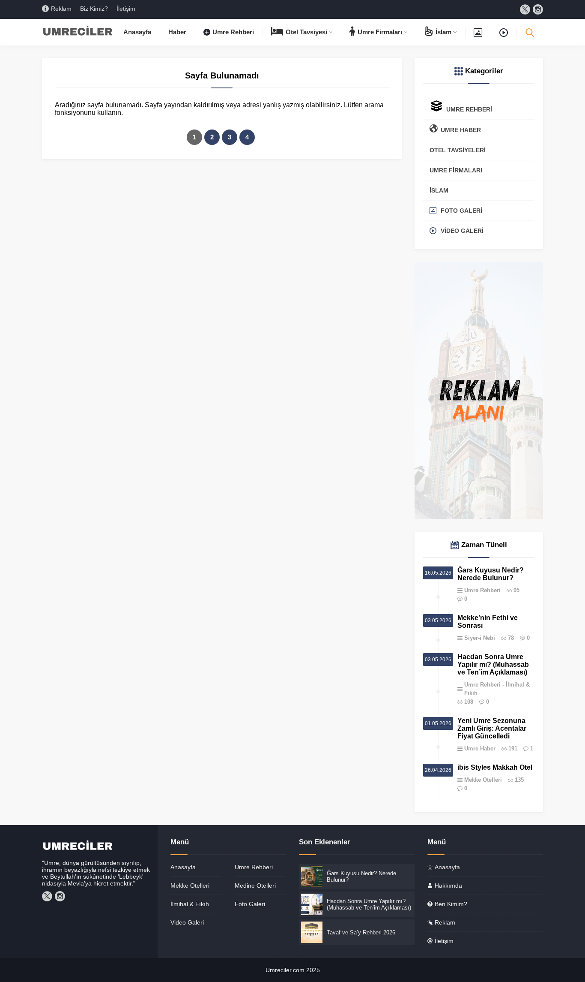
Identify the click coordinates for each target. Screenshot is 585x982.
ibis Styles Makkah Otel (494, 767)
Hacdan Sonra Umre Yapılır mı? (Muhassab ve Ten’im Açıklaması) (493, 664)
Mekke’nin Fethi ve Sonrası (487, 621)
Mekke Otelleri (483, 780)
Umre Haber (479, 748)
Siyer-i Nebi (479, 638)
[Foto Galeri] (478, 32)
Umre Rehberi (482, 590)
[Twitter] (525, 9)
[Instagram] (538, 9)
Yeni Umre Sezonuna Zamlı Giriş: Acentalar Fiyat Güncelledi (491, 728)
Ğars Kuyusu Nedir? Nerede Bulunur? (490, 573)
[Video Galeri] (503, 32)
